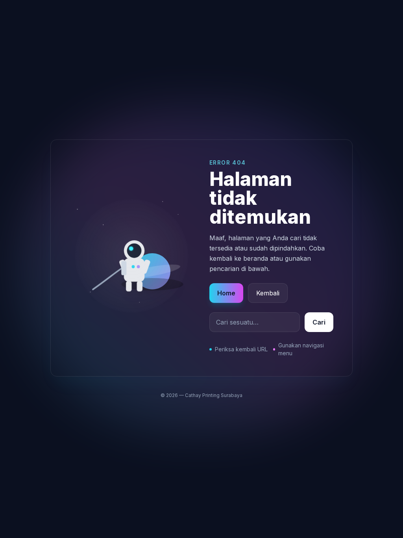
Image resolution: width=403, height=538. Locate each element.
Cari (318, 322)
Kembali (267, 293)
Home (226, 293)
